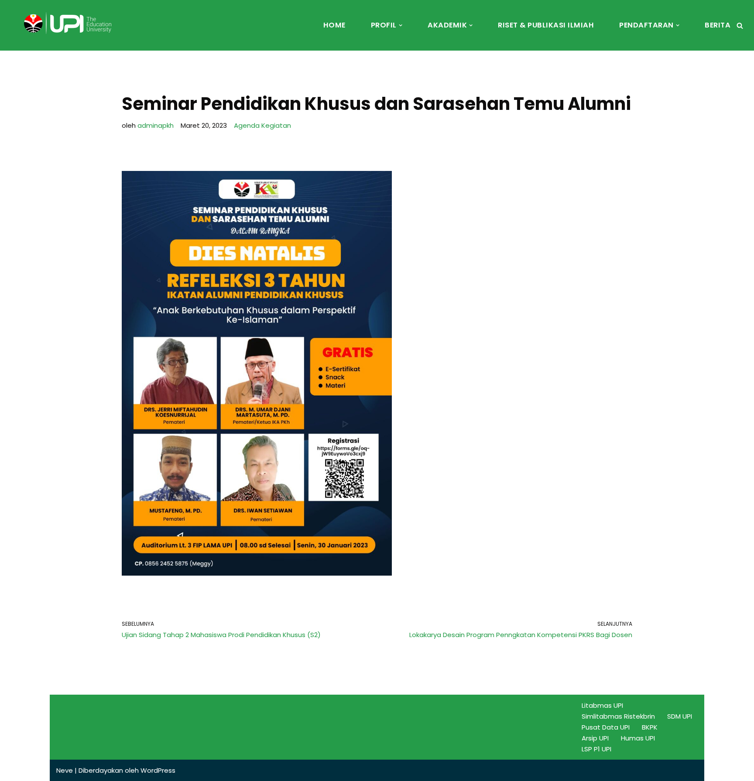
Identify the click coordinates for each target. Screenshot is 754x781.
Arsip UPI (595, 738)
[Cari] (740, 25)
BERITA (717, 25)
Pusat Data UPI (606, 727)
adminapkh (155, 125)
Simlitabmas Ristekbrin (618, 716)
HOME (334, 25)
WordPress (158, 770)
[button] (400, 25)
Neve (64, 770)
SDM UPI (679, 716)
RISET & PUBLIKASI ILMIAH (546, 25)
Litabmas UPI (602, 705)
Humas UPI (638, 738)
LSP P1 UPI (596, 749)
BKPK (650, 727)
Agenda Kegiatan (262, 125)
